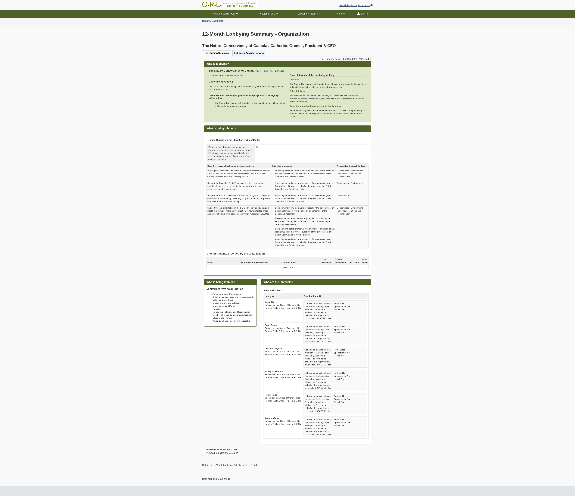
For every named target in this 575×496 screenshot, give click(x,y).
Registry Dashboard (212, 21)
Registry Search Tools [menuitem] (223, 13)
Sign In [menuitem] (364, 13)
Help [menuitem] (339, 13)
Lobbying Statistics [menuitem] (308, 13)
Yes (226, 89)
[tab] (216, 53)
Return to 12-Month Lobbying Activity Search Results (230, 465)
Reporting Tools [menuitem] (266, 13)
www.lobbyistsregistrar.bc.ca (354, 5)
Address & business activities (269, 71)
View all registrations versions (222, 453)
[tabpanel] (287, 256)
